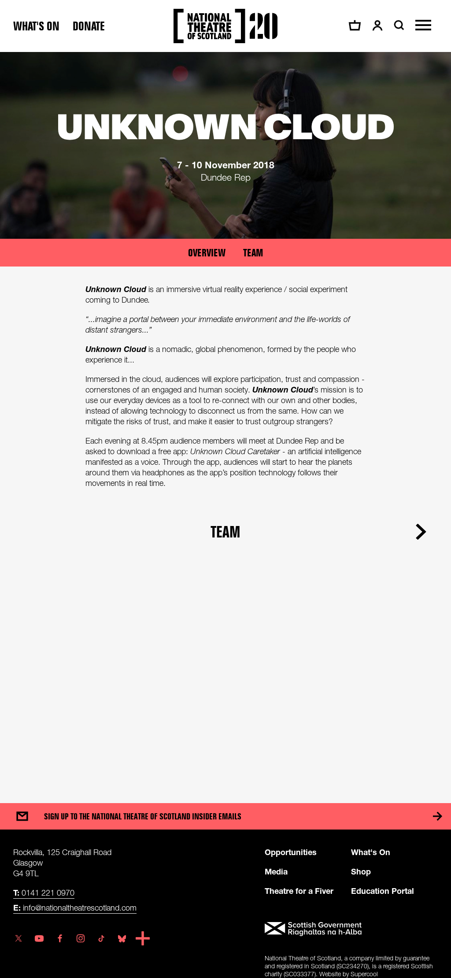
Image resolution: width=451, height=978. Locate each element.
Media (276, 871)
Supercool (364, 974)
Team (253, 253)
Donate (89, 26)
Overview (207, 253)
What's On (370, 852)
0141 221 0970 (43, 892)
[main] (225, 418)
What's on (36, 26)
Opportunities (291, 852)
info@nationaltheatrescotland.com (75, 907)
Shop (361, 871)
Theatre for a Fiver (299, 891)
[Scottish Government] (351, 929)
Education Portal (382, 891)
